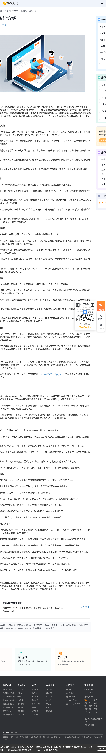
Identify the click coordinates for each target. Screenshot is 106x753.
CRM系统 (14, 737)
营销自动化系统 (8, 693)
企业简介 (49, 689)
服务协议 (49, 707)
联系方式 (49, 704)
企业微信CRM (8, 707)
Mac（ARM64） (75, 704)
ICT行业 (20, 700)
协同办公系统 (44, 737)
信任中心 (49, 697)
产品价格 (35, 697)
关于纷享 (50, 685)
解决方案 (21, 685)
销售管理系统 (7, 689)
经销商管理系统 (8, 700)
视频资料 (35, 707)
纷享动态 (49, 693)
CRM (2, 11)
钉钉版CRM (7, 711)
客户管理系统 (23, 737)
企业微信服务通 (8, 715)
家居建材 (20, 711)
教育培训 (20, 715)
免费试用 (85, 607)
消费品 (19, 693)
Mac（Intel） (73, 700)
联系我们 (88, 685)
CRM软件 (6, 737)
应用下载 (70, 685)
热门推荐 (6, 733)
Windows (72, 697)
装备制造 (20, 697)
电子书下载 (36, 704)
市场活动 (35, 700)
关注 (4, 25)
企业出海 (96, 737)
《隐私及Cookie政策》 (13, 750)
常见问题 (35, 689)
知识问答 (35, 711)
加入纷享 (49, 700)
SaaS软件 (20, 689)
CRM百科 (35, 715)
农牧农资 (20, 707)
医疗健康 (20, 704)
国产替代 (89, 737)
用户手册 (35, 693)
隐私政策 (49, 711)
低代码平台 (62, 737)
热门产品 (7, 685)
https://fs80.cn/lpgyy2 (52, 374)
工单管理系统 (71, 737)
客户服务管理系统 (9, 697)
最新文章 (14, 733)
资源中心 (36, 685)
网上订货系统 (33, 737)
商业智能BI (53, 737)
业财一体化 (81, 737)
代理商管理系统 (8, 704)
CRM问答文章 (12, 11)
